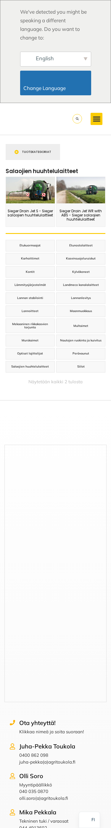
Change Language (56, 88)
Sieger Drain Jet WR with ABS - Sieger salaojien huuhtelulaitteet (80, 215)
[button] (97, 119)
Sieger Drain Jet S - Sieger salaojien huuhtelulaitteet (30, 213)
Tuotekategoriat (36, 152)
